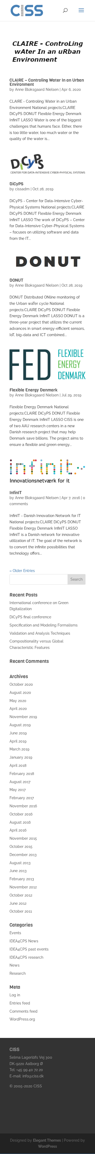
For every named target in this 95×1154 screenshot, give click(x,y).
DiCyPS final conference (30, 617)
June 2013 (18, 871)
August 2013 (20, 863)
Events (15, 933)
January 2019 (21, 757)
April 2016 (18, 830)
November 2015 (23, 838)
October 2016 (21, 814)
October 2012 (21, 895)
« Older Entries (22, 571)
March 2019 (19, 749)
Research (18, 973)
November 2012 (23, 887)
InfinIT (16, 492)
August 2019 (20, 725)
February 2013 (22, 879)
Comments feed (23, 1011)
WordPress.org (22, 1019)
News (15, 965)
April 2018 (18, 765)
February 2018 (22, 774)
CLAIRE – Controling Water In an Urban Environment (47, 82)
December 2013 (23, 855)
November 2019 (23, 717)
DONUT (16, 280)
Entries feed (20, 1003)
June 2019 (18, 733)
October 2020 (21, 684)
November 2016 (23, 806)
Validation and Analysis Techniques (40, 633)
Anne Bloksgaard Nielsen (37, 89)
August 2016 (20, 822)
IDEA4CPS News (24, 941)
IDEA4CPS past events (29, 949)
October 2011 (21, 911)
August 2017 (20, 782)
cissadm (22, 189)
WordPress (47, 1146)
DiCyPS (16, 184)
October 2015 (21, 846)
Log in (15, 995)
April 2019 (18, 741)
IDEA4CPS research (26, 957)
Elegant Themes (47, 1140)
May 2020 (18, 701)
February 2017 (22, 798)
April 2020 (18, 709)
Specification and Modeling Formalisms (44, 625)
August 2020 (20, 692)
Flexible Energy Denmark (34, 390)
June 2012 (18, 903)
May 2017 (18, 790)
